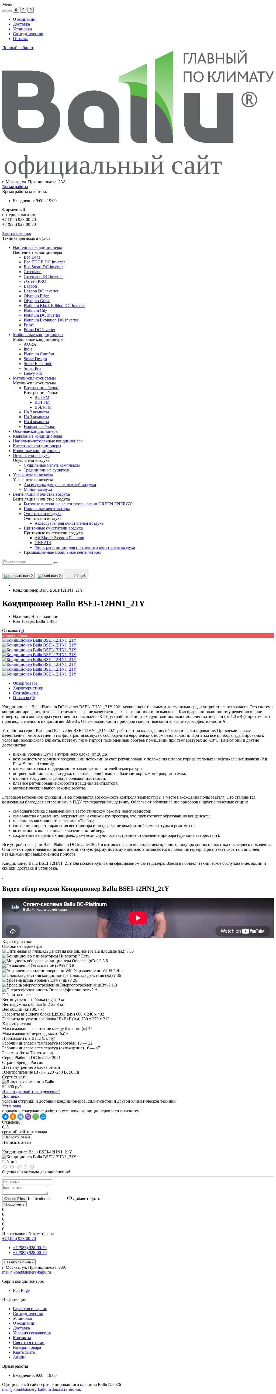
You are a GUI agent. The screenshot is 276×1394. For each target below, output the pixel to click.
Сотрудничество (28, 33)
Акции (19, 1357)
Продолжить (14, 1204)
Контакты (22, 1337)
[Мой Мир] (43, 1116)
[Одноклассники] (13, 1116)
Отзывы (20, 38)
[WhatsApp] (35, 1116)
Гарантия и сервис (30, 1308)
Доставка (21, 24)
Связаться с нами (18, 1262)
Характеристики (28, 688)
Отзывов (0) (24, 697)
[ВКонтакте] (5, 1116)
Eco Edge (21, 1290)
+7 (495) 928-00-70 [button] (19, 1238)
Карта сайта (24, 1352)
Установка (22, 29)
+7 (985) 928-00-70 (30, 1247)
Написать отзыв (17, 1137)
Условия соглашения (32, 1333)
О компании (24, 19)
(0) (21, 630)
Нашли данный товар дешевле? (31, 1091)
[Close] (4, 1148)
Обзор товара (25, 683)
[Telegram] (20, 1116)
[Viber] (28, 1116)
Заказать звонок (16, 233)
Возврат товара (27, 1347)
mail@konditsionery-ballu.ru (26, 1272)
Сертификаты (25, 693)
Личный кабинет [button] (17, 47)
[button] (138, 182)
